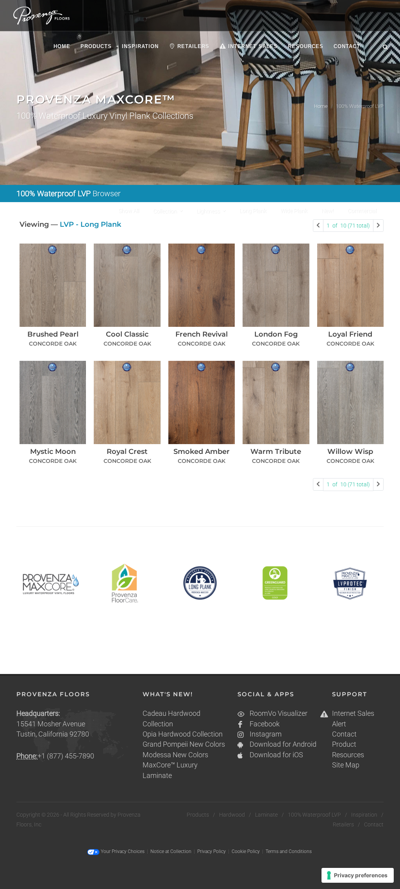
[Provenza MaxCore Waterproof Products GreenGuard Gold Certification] (275, 583)
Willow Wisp (350, 451)
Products (198, 815)
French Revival (201, 334)
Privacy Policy (211, 851)
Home (321, 106)
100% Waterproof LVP (314, 815)
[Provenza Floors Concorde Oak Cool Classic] (127, 285)
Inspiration (364, 815)
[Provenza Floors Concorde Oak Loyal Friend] (350, 285)
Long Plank (252, 211)
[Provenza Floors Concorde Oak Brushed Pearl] (53, 285)
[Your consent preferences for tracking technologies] (357, 875)
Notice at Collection (170, 851)
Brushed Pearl (53, 334)
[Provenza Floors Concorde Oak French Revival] (201, 285)
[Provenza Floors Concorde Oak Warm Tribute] (276, 402)
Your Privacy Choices (122, 851)
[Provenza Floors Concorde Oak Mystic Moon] (53, 402)
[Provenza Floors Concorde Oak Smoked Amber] (201, 402)
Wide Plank (293, 211)
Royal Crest (127, 451)
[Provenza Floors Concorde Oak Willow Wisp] (350, 402)
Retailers (343, 824)
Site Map (345, 765)
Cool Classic (127, 334)
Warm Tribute (275, 451)
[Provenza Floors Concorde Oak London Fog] (276, 285)
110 (348, 225)
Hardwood (232, 815)
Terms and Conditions (289, 851)
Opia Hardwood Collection (183, 734)
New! (327, 211)
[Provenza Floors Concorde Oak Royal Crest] (127, 402)
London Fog (276, 334)
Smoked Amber (201, 451)
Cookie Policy (246, 851)
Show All (128, 211)
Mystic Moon (53, 451)
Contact (344, 734)
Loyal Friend (350, 334)
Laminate (266, 815)
